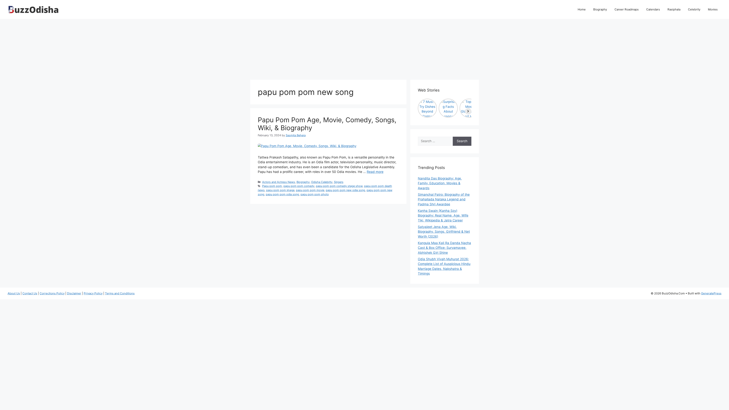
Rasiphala (673, 9)
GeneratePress (711, 293)
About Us (14, 293)
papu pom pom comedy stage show (339, 186)
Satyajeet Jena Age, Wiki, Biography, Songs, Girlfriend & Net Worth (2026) (444, 231)
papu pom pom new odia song (345, 190)
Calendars (653, 9)
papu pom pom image (280, 190)
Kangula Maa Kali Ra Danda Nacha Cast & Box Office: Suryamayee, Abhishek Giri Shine (444, 248)
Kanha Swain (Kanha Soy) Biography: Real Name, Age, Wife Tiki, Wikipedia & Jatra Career (443, 215)
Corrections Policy (52, 293)
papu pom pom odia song (282, 194)
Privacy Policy (93, 293)
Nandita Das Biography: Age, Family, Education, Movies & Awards (440, 183)
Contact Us (29, 293)
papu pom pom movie (310, 190)
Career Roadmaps (627, 9)
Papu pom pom (272, 186)
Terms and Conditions (120, 293)
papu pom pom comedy (298, 186)
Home (582, 9)
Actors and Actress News (278, 182)
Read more (375, 172)
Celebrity (694, 9)
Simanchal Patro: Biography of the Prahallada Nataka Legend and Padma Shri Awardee (444, 199)
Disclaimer (74, 293)
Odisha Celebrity (321, 182)
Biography (600, 9)
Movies (713, 9)
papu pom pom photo (315, 194)
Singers (338, 182)
